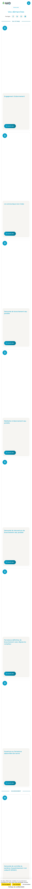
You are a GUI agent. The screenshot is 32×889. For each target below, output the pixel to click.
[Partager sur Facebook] (13, 16)
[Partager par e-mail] (21, 16)
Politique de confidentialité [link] (16, 887)
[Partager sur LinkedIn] (17, 16)
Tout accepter (6, 884)
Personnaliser (26, 884)
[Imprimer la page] (25, 16)
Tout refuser (16, 884)
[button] (29, 3)
